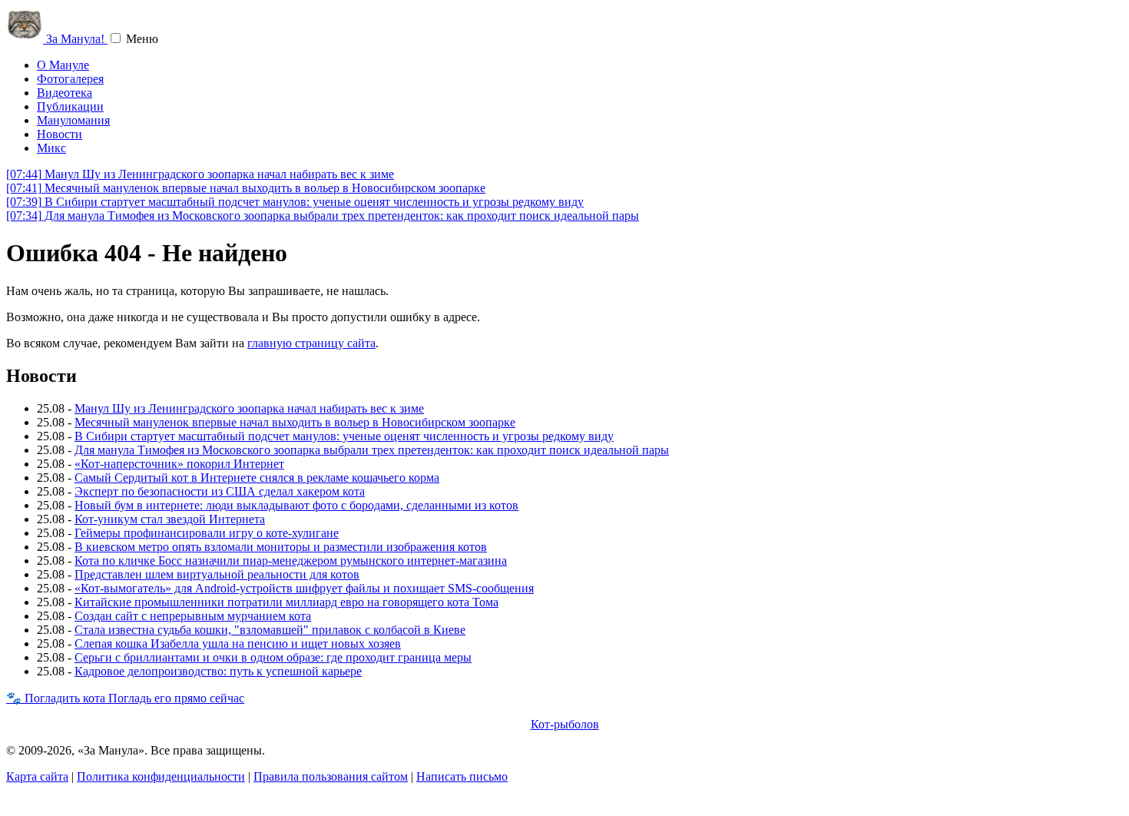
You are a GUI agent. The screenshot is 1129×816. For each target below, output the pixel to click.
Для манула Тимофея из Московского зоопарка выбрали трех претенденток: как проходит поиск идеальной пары (322, 215)
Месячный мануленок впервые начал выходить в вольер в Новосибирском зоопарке (245, 187)
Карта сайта (37, 776)
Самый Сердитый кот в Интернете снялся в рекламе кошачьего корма (256, 477)
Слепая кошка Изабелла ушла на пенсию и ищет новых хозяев (237, 643)
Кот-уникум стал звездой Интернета (169, 519)
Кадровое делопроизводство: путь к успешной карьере (218, 671)
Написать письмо (462, 776)
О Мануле (63, 64)
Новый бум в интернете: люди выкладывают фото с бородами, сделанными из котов (296, 505)
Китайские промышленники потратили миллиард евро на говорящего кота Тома (286, 602)
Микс (51, 147)
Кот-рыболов (565, 724)
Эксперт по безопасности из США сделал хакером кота (219, 491)
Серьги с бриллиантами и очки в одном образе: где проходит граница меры (273, 657)
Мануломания (73, 120)
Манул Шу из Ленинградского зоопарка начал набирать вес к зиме (200, 174)
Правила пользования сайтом (330, 776)
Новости (59, 134)
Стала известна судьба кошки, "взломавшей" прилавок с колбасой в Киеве (269, 629)
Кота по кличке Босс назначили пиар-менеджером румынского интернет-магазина (290, 560)
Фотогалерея (70, 78)
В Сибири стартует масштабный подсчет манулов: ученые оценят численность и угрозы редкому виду (295, 201)
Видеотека (64, 92)
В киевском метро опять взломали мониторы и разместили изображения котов (280, 546)
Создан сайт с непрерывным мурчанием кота (192, 615)
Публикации (70, 106)
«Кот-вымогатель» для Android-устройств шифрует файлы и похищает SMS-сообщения (304, 588)
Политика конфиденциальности (161, 776)
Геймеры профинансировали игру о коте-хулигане (206, 532)
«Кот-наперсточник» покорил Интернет (179, 463)
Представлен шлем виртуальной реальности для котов (216, 574)
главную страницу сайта (311, 343)
